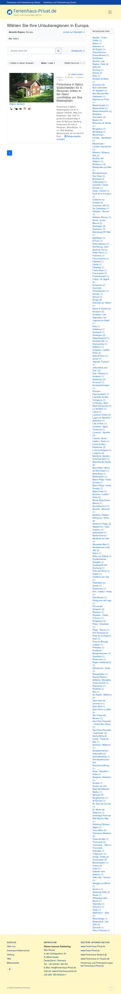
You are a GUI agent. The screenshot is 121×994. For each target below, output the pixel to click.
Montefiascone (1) (101, 506)
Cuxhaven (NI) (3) (101, 205)
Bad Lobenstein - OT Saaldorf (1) (100, 89)
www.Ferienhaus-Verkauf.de (94, 954)
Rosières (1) (98, 688)
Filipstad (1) (98, 261)
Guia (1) (96, 326)
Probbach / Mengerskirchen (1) (102, 652)
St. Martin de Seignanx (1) (98, 811)
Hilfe (9, 958)
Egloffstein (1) (99, 237)
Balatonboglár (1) (101, 105)
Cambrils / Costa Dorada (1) (100, 186)
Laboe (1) (97, 411)
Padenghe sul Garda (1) (99, 584)
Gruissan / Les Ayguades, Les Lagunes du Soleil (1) (101, 319)
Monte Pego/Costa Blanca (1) (101, 502)
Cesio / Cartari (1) (101, 190)
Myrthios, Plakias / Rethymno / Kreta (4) (101, 517)
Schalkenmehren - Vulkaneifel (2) (101, 752)
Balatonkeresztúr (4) (102, 111)
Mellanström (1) (100, 476)
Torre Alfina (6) (100, 830)
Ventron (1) (98, 889)
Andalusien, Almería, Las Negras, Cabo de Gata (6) (100, 62)
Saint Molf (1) (99, 706)
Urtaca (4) (97, 865)
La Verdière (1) (100, 408)
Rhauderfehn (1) (100, 673)
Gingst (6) (97, 299)
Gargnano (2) (99, 284)
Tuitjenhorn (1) (99, 853)
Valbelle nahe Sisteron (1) (99, 873)
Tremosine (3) (99, 841)
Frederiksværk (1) (101, 276)
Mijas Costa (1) (100, 491)
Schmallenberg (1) (101, 756)
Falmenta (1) (99, 255)
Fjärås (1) (97, 264)
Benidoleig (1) (99, 131)
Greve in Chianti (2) (102, 308)
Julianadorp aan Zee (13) (100, 369)
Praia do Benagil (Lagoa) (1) (100, 643)
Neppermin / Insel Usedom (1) (101, 528)
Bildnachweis (13, 962)
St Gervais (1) (99, 800)
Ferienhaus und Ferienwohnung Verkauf (23, 2)
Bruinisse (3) (98, 178)
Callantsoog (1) (100, 181)
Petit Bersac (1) (100, 597)
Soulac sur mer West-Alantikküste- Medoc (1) (101, 788)
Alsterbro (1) (98, 46)
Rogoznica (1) (99, 685)
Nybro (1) (97, 553)
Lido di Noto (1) (100, 423)
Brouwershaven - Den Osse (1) (100, 174)
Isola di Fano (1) (100, 355)
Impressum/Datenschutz (18, 950)
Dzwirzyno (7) (99, 229)
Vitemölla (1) (98, 903)
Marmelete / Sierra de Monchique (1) (101, 469)
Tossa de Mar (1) (101, 839)
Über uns (11, 946)
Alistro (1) (97, 43)
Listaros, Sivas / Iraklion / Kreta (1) (101, 440)
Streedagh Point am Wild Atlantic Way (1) (102, 818)
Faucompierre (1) (101, 258)
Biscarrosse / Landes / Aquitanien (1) (102, 146)
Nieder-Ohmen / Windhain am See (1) (101, 538)
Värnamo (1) (98, 906)
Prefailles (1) (98, 647)
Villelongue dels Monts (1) (100, 899)
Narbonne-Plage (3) (102, 523)
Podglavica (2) (99, 620)
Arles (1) (96, 75)
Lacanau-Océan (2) (102, 414)
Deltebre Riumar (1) (102, 217)
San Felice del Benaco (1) (99, 717)
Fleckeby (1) (98, 267)
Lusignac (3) (98, 452)
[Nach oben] (111, 987)
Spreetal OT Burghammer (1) (100, 796)
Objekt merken (77, 74)
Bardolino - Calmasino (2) (99, 115)
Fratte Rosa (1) (100, 270)
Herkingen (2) (99, 335)
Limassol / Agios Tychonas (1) (100, 428)
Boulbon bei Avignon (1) (98, 160)
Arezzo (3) (97, 72)
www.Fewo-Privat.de (90, 950)
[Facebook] (10, 969)
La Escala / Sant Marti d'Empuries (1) (102, 404)
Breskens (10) (99, 164)
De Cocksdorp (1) (101, 208)
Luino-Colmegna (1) (102, 450)
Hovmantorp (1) (100, 343)
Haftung (10, 954)
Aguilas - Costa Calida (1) (100, 39)
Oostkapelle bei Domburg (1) (100, 566)
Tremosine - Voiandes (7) (98, 849)
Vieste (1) (97, 895)
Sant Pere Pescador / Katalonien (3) (102, 731)
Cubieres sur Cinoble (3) (98, 201)
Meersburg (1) (99, 473)
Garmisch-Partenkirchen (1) (101, 289)
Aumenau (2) (99, 84)
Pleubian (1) (98, 612)
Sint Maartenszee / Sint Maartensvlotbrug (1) (101, 764)
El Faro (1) (98, 240)
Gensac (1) (98, 293)
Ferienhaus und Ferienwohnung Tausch (59, 2)
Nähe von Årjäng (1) (102, 556)
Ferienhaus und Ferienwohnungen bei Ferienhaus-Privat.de (97, 964)
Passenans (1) (99, 588)
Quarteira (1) (99, 656)
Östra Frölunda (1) (101, 930)
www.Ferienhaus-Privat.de (93, 946)
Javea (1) (97, 358)
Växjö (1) (97, 909)
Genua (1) (97, 296)
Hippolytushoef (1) (101, 338)
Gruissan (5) (98, 311)
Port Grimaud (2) (100, 632)
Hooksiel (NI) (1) (100, 340)
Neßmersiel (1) (100, 532)
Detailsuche (76, 50)
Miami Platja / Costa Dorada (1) (102, 481)
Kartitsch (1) (98, 376)
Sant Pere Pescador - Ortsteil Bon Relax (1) (102, 724)
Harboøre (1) (99, 332)
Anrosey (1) (98, 69)
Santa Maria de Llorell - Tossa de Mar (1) (101, 738)
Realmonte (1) (99, 659)
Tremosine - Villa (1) (102, 844)
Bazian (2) (97, 119)
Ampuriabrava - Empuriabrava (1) (101, 54)
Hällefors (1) (98, 346)
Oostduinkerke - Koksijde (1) (100, 560)
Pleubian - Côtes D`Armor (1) (100, 616)
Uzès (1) (96, 868)
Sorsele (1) (98, 783)
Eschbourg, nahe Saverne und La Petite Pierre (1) (100, 249)
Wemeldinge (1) (100, 918)
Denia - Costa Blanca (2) (99, 222)
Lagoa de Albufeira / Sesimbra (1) (102, 419)
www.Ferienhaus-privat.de (64, 971)
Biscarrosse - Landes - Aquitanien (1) (102, 137)
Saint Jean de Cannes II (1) (99, 702)
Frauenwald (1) (100, 273)
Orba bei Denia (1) (101, 570)
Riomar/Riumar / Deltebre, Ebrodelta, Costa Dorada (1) (102, 679)
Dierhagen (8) (99, 226)
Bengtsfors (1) (99, 128)
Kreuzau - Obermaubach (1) (101, 392)
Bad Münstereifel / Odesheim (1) (101, 95)
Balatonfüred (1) (100, 108)
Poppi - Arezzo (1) (101, 629)
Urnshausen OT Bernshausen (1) (100, 861)
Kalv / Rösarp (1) (100, 373)
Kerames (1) (98, 382)
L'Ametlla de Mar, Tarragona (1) (101, 398)
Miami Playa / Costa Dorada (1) (102, 487)
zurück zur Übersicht (72, 32)
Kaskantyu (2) (99, 379)
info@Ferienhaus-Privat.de (63, 967)
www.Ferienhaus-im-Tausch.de (95, 958)
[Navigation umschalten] (110, 12)
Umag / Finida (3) (101, 856)
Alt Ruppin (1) (99, 49)
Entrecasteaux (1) (101, 243)
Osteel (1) (97, 573)
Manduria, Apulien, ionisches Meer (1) (101, 457)
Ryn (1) (96, 691)
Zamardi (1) (98, 927)
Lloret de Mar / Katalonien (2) (99, 446)
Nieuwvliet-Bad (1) (101, 544)
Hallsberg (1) (99, 329)
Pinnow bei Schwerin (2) (98, 608)
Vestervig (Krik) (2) (101, 892)
